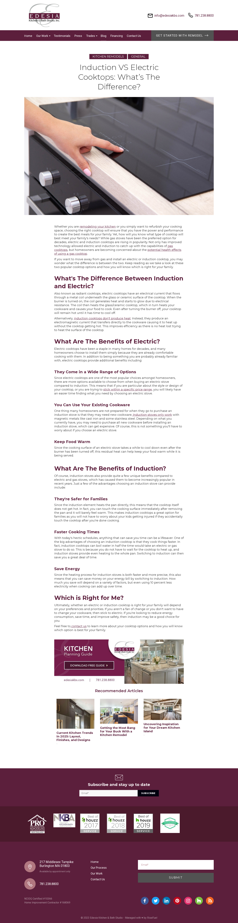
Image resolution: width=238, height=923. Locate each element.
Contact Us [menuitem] (134, 36)
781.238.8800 (204, 15)
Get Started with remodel (180, 35)
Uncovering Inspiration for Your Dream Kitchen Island (162, 727)
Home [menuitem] (28, 36)
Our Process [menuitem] (99, 867)
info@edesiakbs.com (169, 15)
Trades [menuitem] (90, 36)
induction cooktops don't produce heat (102, 318)
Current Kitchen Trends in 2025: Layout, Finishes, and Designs (75, 736)
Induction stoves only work (152, 415)
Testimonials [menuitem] (62, 36)
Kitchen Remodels (108, 56)
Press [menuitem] (78, 36)
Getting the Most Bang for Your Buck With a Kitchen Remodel (117, 731)
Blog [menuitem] (103, 36)
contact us (79, 626)
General (138, 56)
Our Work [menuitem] (42, 36)
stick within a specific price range (127, 389)
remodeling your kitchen (98, 226)
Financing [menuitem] (116, 36)
